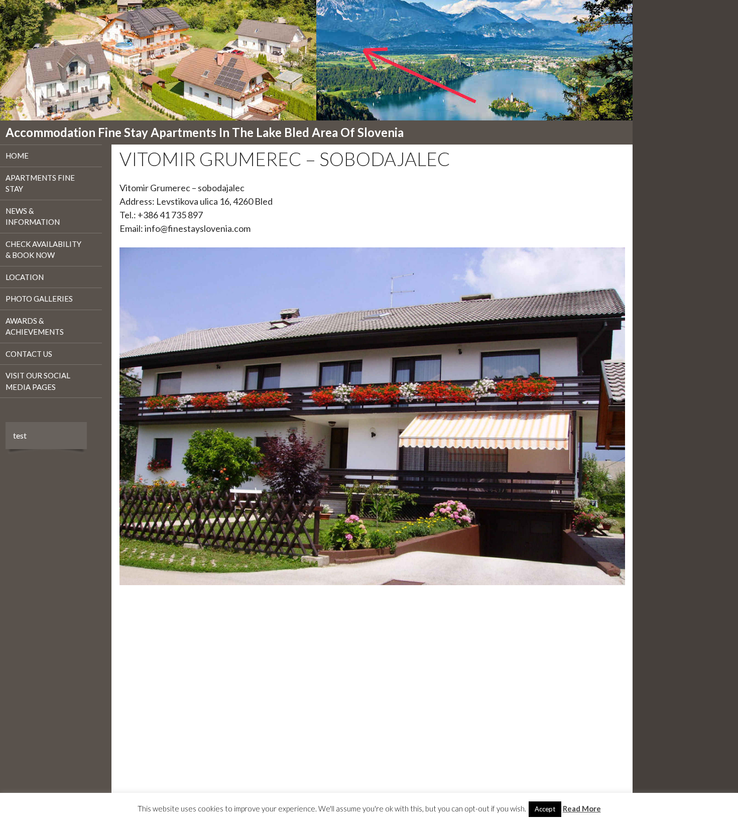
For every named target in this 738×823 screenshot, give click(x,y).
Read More (582, 808)
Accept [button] (545, 809)
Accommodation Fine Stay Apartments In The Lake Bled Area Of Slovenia (205, 132)
